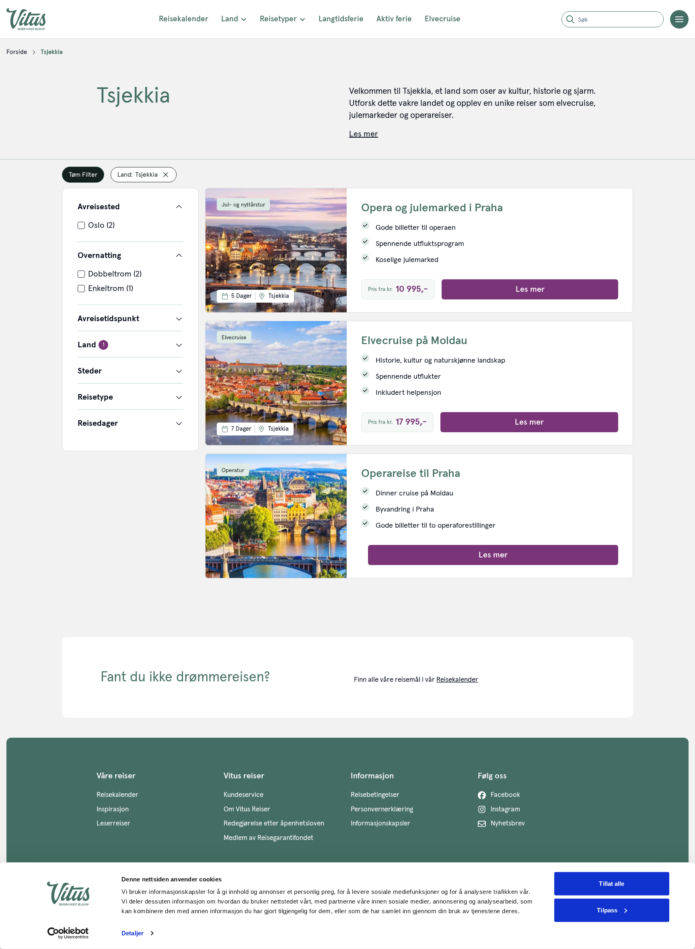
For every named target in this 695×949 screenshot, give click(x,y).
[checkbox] (130, 225)
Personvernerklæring (382, 809)
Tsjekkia (52, 52)
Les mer (530, 289)
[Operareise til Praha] (276, 516)
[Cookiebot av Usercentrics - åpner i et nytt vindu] (68, 933)
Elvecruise (443, 19)
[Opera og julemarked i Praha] (276, 250)
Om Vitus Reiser (247, 809)
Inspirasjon (113, 809)
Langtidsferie (341, 19)
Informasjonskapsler (380, 823)
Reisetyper (278, 19)
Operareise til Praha (410, 473)
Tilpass (607, 909)
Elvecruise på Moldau (414, 341)
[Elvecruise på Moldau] (276, 383)
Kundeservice (243, 795)
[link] (16, 52)
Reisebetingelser (375, 795)
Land (229, 19)
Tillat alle (611, 883)
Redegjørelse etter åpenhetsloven (274, 823)
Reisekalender (183, 19)
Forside (16, 52)
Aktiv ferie (394, 19)
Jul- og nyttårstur (243, 205)
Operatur (233, 470)
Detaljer (132, 933)
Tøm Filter (83, 174)
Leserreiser (113, 823)
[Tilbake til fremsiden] (32, 19)
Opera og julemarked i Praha (432, 208)
